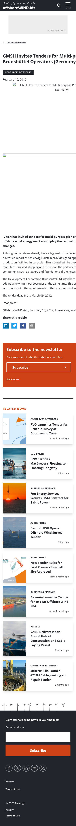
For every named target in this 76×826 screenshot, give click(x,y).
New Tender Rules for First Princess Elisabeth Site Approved (47, 567)
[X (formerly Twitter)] (17, 768)
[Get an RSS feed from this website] (42, 768)
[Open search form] (59, 5)
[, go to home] (19, 5)
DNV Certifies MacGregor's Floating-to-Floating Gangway (48, 463)
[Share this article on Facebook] (23, 326)
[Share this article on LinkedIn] (6, 326)
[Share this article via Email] (32, 326)
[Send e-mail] (34, 768)
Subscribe (20, 367)
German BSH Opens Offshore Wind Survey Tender (46, 532)
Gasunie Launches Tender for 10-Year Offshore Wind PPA (49, 601)
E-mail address (15, 727)
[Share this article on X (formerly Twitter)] (14, 326)
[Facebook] (9, 768)
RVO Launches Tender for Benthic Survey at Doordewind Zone (49, 428)
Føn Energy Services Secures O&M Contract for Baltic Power (49, 498)
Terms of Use (13, 789)
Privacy (10, 781)
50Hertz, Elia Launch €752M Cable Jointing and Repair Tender (49, 675)
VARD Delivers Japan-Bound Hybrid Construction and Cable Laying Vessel (47, 638)
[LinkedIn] (26, 768)
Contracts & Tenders (18, 72)
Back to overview (16, 42)
